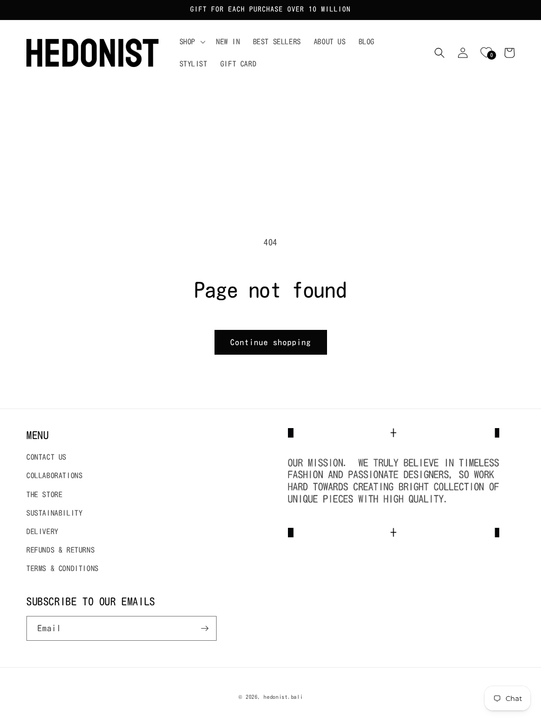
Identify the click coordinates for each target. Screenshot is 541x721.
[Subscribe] (204, 628)
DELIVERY (42, 531)
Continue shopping (270, 342)
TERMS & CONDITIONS (62, 568)
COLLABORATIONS (54, 475)
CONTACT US (46, 457)
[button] (191, 42)
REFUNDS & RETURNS (60, 550)
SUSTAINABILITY (54, 513)
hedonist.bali (283, 696)
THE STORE (44, 494)
